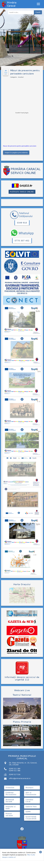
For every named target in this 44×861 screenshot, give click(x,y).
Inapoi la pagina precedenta (16, 153)
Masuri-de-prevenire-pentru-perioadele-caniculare (19, 146)
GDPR (28, 812)
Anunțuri (29, 788)
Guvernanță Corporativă (31, 818)
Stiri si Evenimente (31, 794)
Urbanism (10, 788)
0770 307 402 (22, 240)
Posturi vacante (9, 815)
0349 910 (22, 223)
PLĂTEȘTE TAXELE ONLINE (22, 192)
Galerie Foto (31, 807)
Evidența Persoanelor (11, 794)
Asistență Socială (10, 801)
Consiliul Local (29, 801)
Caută (38, 12)
